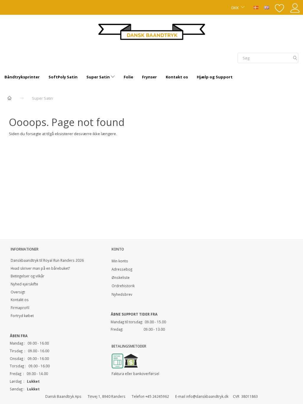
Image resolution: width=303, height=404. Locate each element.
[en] (266, 7)
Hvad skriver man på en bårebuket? (40, 268)
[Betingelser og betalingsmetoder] (130, 360)
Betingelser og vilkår (27, 276)
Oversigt (18, 292)
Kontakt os (20, 299)
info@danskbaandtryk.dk (207, 396)
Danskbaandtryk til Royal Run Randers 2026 (47, 260)
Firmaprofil (20, 307)
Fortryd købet (22, 315)
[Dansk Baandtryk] (151, 31)
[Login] (295, 7)
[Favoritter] (279, 7)
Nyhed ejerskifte (24, 284)
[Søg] (295, 58)
